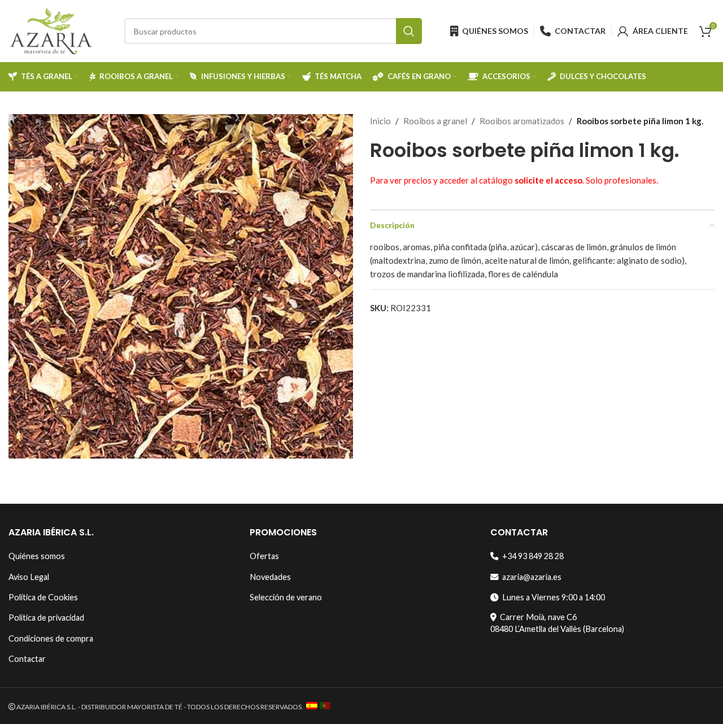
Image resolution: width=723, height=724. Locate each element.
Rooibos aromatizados (522, 121)
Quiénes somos (36, 556)
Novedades (270, 577)
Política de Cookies (43, 597)
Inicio (380, 121)
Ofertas (264, 556)
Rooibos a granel (435, 121)
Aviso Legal (28, 577)
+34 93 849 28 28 (531, 556)
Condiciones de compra (50, 638)
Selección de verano (286, 597)
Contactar (27, 659)
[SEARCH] (409, 31)
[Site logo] (50, 30)
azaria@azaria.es (530, 577)
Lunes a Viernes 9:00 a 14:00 (552, 597)
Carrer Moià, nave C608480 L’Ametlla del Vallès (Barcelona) (557, 622)
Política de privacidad (46, 617)
